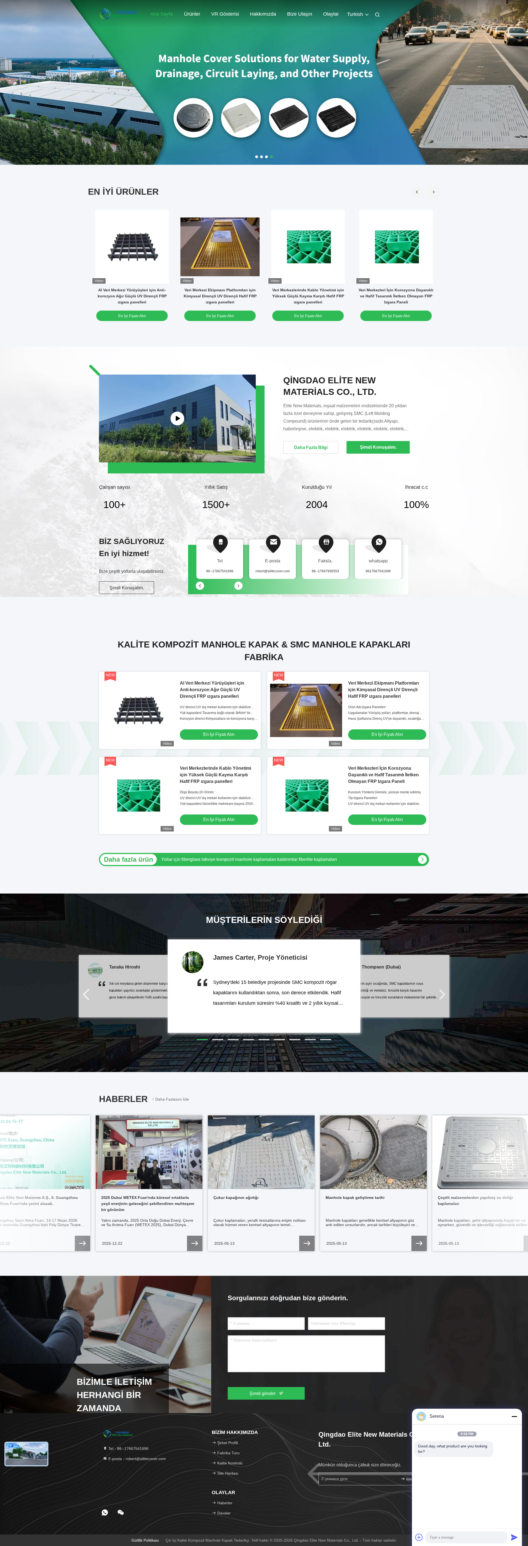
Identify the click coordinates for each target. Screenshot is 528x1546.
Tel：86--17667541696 (127, 1448)
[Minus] (514, 1416)
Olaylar (331, 14)
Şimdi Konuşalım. (126, 587)
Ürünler (192, 14)
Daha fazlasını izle (172, 1099)
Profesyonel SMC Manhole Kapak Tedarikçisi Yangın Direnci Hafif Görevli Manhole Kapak (249, 859)
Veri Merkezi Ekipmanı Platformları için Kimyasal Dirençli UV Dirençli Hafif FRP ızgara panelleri (220, 296)
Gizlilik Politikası (145, 1540)
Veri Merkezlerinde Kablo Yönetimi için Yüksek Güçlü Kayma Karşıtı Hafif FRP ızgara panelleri (308, 296)
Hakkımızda (263, 14)
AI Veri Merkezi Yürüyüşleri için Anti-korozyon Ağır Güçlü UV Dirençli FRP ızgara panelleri (132, 296)
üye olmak (413, 1479)
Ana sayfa (161, 14)
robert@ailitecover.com (272, 571)
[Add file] (419, 1537)
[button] (433, 192)
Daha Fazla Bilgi (311, 447)
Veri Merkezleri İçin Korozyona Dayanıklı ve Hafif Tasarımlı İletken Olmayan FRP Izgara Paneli (396, 296)
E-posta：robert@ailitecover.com (136, 1458)
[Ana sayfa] (121, 14)
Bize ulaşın (299, 14)
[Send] (514, 1537)
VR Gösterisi (225, 14)
